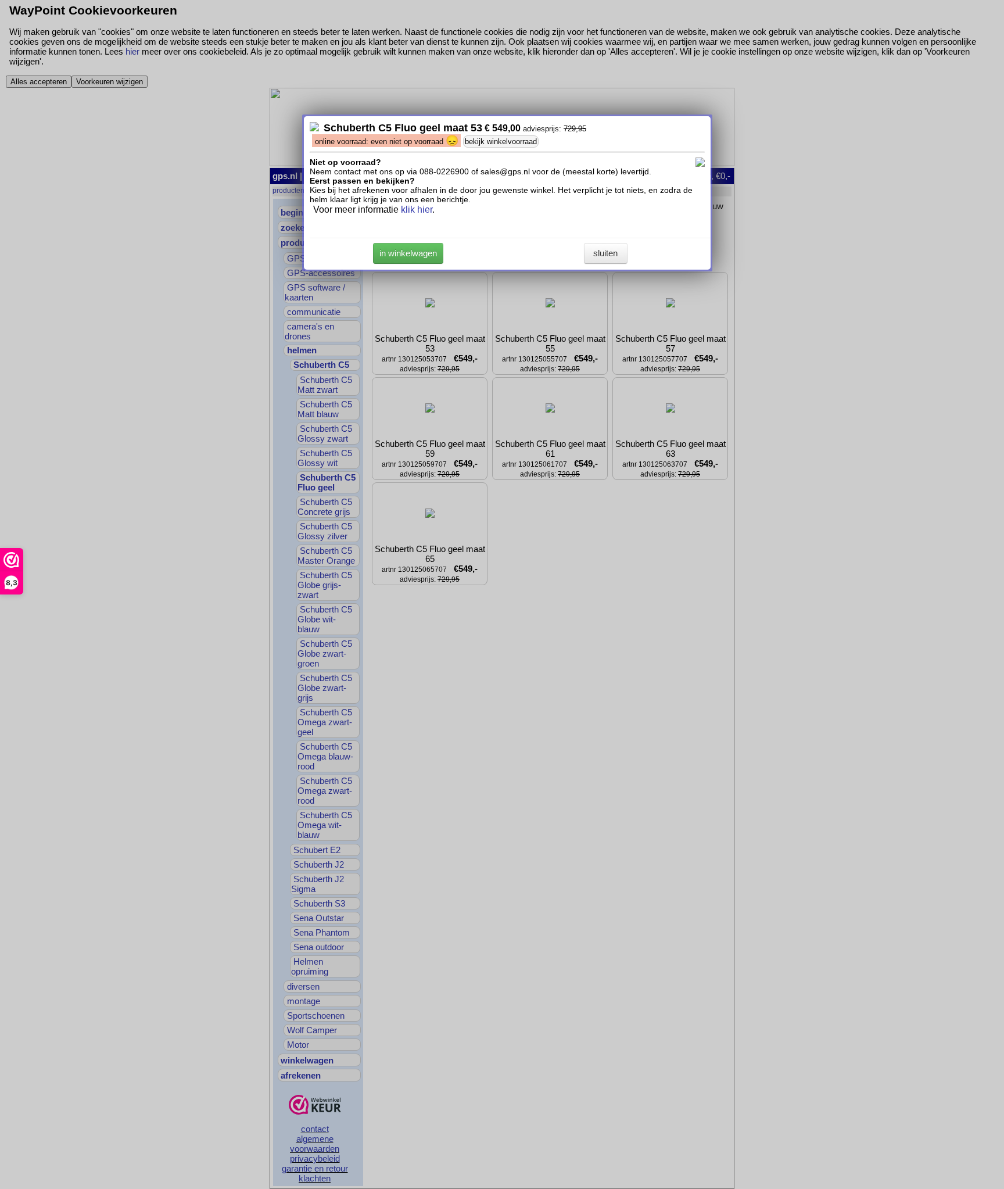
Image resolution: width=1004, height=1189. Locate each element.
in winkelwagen (408, 253)
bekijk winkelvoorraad (501, 141)
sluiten (605, 253)
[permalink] (314, 128)
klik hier (416, 209)
